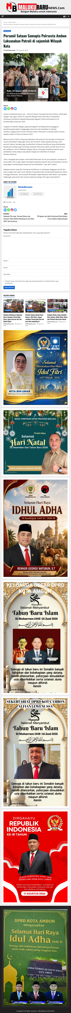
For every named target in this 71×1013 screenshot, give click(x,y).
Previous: (18, 217)
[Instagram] (11, 108)
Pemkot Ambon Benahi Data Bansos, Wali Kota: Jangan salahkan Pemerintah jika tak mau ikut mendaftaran (34, 318)
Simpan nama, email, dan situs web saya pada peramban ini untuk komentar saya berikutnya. (31, 282)
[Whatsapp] (8, 108)
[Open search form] (68, 16)
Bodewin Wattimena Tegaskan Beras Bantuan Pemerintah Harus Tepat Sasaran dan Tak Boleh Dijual (12, 318)
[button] (3, 16)
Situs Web (6, 274)
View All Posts (37, 194)
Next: (52, 216)
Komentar (7, 236)
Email (5, 268)
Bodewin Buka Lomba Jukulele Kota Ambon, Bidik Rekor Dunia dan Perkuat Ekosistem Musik (57, 317)
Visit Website (24, 194)
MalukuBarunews (10, 50)
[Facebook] (5, 108)
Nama (5, 261)
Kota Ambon (7, 31)
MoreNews (41, 1011)
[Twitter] (15, 108)
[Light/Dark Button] (65, 16)
